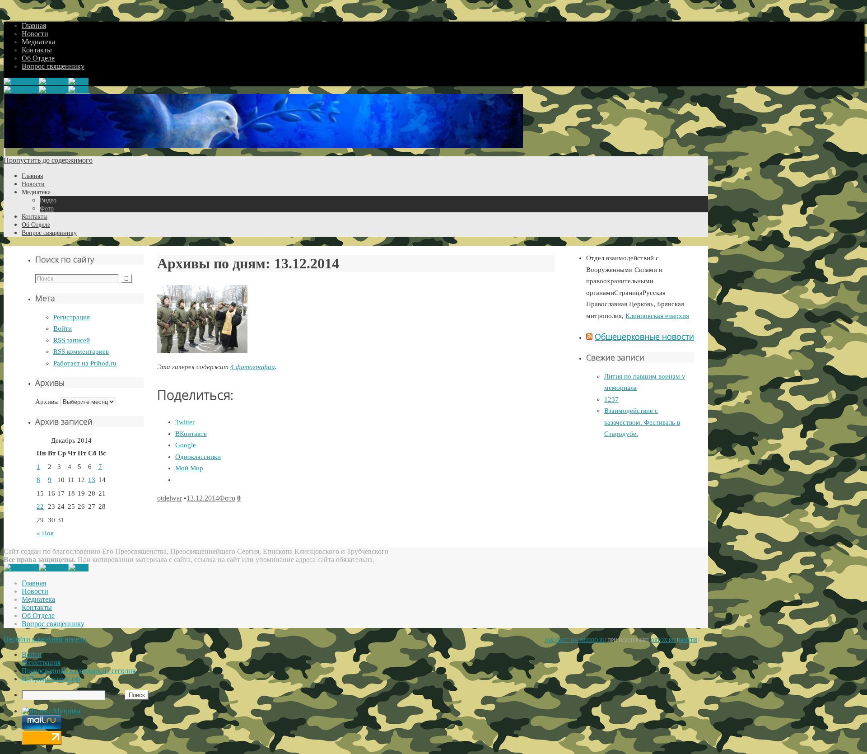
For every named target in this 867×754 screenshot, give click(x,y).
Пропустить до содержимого (48, 160)
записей (71, 340)
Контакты (37, 50)
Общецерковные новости (644, 336)
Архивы (47, 401)
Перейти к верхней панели (45, 639)
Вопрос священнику (53, 66)
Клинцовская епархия (657, 315)
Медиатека (38, 42)
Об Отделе (38, 58)
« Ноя (45, 533)
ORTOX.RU (663, 640)
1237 (611, 399)
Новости (35, 33)
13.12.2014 (202, 498)
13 (91, 479)
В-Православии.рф (51, 679)
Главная (34, 25)
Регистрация (71, 317)
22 (40, 506)
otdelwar (169, 498)
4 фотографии (252, 366)
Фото (227, 498)
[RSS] (78, 81)
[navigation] (433, 675)
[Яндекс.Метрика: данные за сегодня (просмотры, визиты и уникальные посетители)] (51, 711)
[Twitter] (53, 81)
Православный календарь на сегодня (78, 670)
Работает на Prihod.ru (85, 363)
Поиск (115, 694)
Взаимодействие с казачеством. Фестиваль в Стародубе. (642, 422)
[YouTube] (21, 81)
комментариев (81, 351)
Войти (62, 328)
